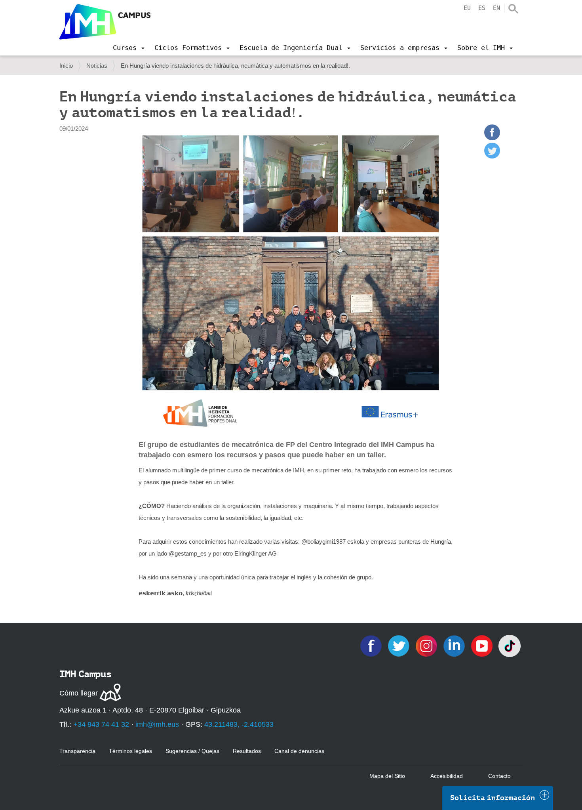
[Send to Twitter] (492, 156)
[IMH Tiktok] (509, 645)
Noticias (96, 65)
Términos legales (130, 751)
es (481, 7)
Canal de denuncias (299, 751)
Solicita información (492, 798)
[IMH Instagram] (427, 645)
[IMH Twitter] (399, 645)
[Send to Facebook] (492, 138)
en (496, 7)
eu (467, 7)
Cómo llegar (78, 693)
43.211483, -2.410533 (239, 724)
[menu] (129, 47)
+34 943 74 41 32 (101, 724)
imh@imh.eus (157, 724)
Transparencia (77, 751)
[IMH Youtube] (482, 645)
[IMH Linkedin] (455, 645)
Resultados (247, 751)
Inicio (66, 65)
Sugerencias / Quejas (192, 751)
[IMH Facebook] (372, 645)
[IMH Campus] (104, 22)
